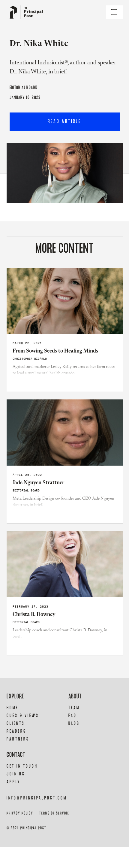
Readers (16, 731)
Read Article (64, 122)
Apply (13, 781)
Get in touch (22, 766)
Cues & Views (23, 715)
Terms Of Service (54, 813)
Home (12, 707)
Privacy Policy (20, 813)
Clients (16, 723)
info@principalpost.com (37, 798)
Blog (74, 723)
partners (18, 739)
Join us (16, 774)
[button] (114, 12)
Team (74, 707)
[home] (25, 12)
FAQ (72, 715)
